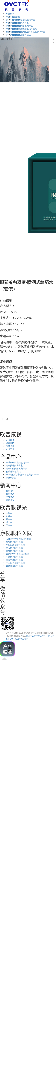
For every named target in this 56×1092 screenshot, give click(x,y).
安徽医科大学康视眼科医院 (24, 28)
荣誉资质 (10, 445)
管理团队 (10, 442)
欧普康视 (10, 13)
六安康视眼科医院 (14, 547)
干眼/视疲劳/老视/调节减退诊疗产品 (22, 474)
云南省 (9, 525)
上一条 (4, 419)
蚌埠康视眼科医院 (14, 541)
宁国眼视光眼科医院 (15, 562)
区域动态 (10, 496)
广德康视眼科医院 (14, 556)
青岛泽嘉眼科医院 (14, 565)
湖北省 (9, 522)
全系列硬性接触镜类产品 (23, 19)
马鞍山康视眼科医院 (15, 544)
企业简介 (16, 16)
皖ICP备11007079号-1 (37, 635)
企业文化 (10, 448)
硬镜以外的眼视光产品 (22, 25)
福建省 (9, 519)
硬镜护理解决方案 (20, 22)
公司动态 (10, 493)
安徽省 (15, 25)
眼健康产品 (11, 477)
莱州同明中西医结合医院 (17, 553)
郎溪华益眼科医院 (14, 559)
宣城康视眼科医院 (14, 550)
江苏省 (9, 516)
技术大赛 (16, 31)
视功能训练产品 (13, 471)
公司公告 (16, 22)
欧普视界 (10, 499)
